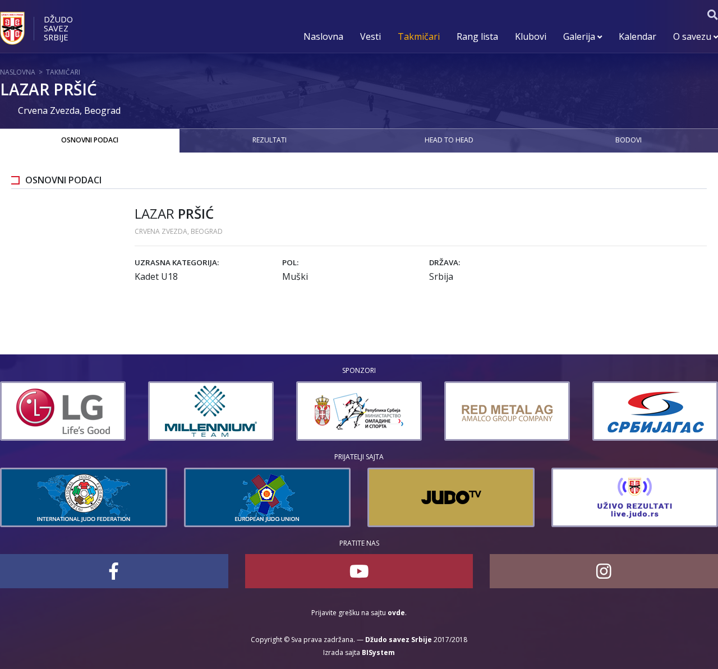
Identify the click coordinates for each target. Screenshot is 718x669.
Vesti (370, 36)
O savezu (693, 36)
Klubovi (530, 36)
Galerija (580, 36)
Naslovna (323, 36)
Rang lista (477, 36)
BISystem (378, 652)
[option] (134, 411)
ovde (396, 612)
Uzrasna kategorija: (177, 262)
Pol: (290, 262)
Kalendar (637, 36)
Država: (444, 262)
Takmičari (419, 36)
